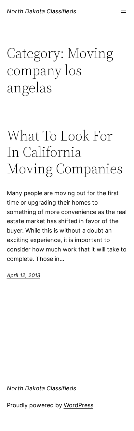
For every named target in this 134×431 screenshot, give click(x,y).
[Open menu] (123, 11)
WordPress (78, 405)
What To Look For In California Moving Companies (65, 152)
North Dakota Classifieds (41, 11)
